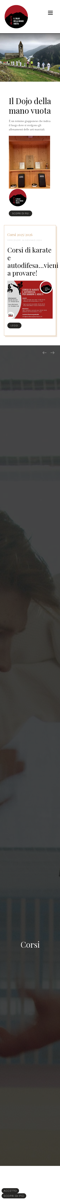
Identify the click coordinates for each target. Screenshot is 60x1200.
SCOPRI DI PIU (20, 213)
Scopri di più (14, 1195)
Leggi (14, 325)
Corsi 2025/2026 (19, 234)
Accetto (10, 1190)
